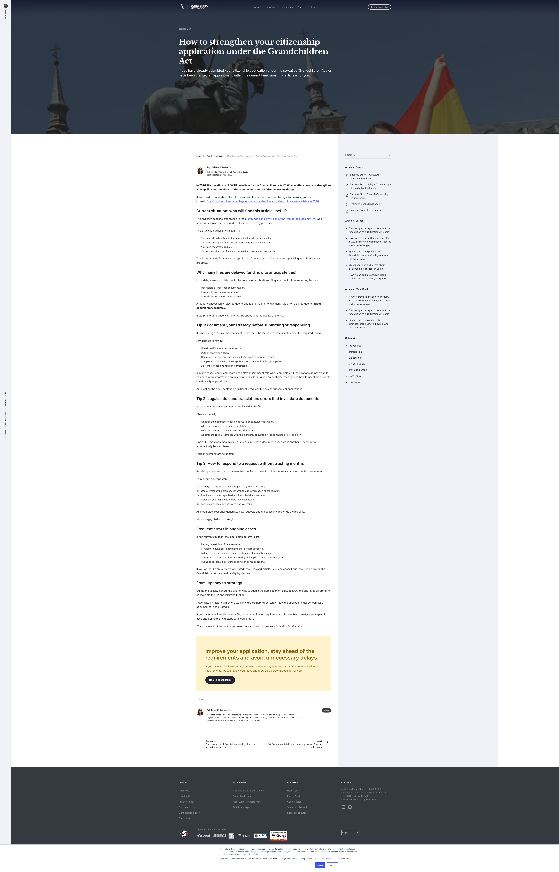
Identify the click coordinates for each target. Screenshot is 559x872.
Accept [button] (320, 865)
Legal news (355, 382)
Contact (311, 7)
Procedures (355, 345)
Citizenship (355, 357)
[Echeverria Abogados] (193, 7)
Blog (299, 7)
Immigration (355, 351)
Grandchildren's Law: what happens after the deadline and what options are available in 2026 (263, 201)
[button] (277, 7)
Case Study (355, 375)
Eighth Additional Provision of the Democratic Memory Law (280, 218)
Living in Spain (357, 363)
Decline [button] (332, 865)
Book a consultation (379, 7)
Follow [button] (326, 710)
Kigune (5, 395)
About (257, 7)
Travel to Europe (358, 369)
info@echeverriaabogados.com (358, 799)
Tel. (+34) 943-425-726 (354, 796)
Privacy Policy (252, 854)
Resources (287, 7)
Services (270, 7)
